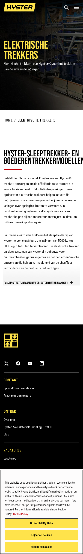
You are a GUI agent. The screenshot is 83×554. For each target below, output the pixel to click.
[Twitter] (6, 363)
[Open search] (66, 7)
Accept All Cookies (41, 546)
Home (8, 120)
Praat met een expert (17, 395)
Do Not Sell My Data (41, 523)
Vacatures (10, 458)
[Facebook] (18, 363)
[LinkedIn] (41, 363)
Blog (6, 434)
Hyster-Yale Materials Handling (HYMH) (28, 427)
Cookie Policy (20, 514)
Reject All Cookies (41, 535)
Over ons (9, 419)
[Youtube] (30, 363)
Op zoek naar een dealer (19, 388)
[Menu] (76, 7)
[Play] (68, 95)
